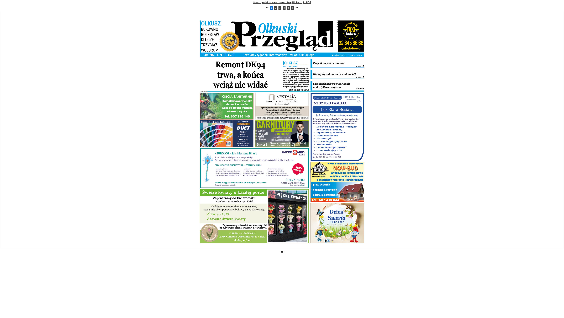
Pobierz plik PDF (302, 2)
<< (267, 7)
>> (296, 7)
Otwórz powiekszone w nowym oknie (272, 2)
